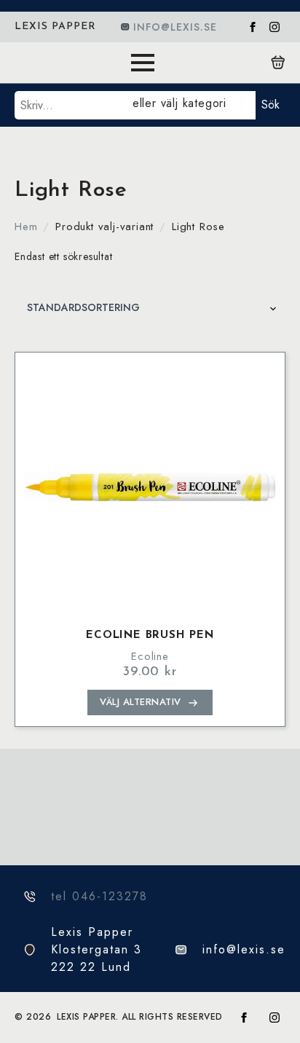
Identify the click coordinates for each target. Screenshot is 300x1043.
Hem (26, 227)
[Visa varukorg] (278, 62)
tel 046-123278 (99, 896)
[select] (191, 105)
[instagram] (274, 27)
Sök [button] (270, 104)
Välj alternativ (140, 702)
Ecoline (150, 656)
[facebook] (253, 27)
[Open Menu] (142, 62)
